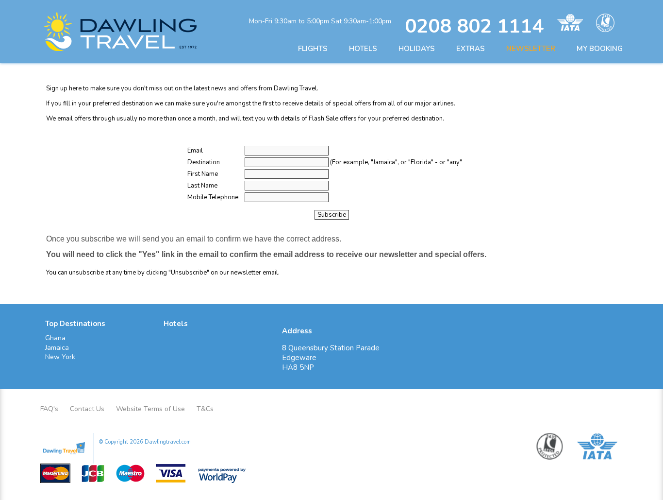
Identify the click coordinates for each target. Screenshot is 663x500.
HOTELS (363, 48)
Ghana (55, 338)
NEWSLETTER (530, 48)
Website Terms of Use (150, 409)
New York (60, 357)
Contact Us (87, 409)
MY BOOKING (600, 48)
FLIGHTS (313, 48)
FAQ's (49, 409)
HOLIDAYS (416, 48)
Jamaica (57, 347)
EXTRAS (470, 48)
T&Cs (205, 409)
